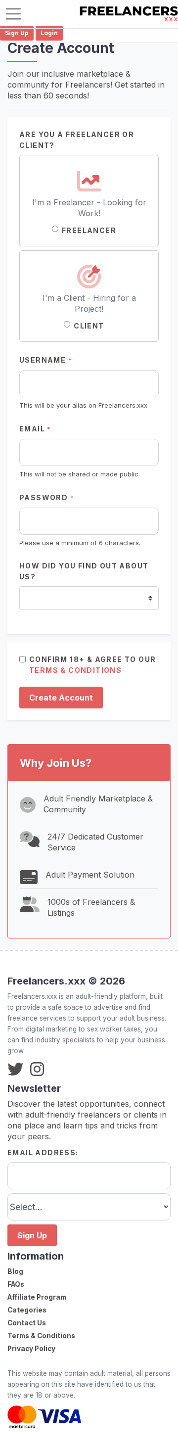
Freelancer (89, 230)
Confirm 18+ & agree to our (92, 664)
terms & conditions (75, 670)
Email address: (43, 1152)
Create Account (61, 698)
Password (46, 497)
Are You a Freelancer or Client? (76, 139)
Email (35, 428)
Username (45, 360)
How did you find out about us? (83, 571)
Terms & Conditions (41, 1336)
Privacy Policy (31, 1349)
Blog (15, 1271)
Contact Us (26, 1323)
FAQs (15, 1284)
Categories (26, 1310)
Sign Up (32, 1235)
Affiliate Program (36, 1297)
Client (89, 326)
